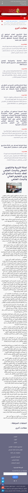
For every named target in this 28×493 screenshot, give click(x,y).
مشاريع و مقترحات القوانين (15, 447)
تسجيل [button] (15, 477)
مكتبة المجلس (15, 460)
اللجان (15, 442)
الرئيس (15, 436)
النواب (15, 439)
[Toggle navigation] (25, 18)
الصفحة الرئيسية (23, 21)
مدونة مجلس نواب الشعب (12, 21)
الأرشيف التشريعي (15, 457)
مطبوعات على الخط (15, 453)
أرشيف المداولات (23, 3)
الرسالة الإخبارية (18, 467)
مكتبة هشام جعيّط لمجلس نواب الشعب (18, 1)
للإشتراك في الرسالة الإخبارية (19, 470)
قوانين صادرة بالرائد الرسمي (15, 450)
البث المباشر (23, 4)
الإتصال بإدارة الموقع (6, 491)
